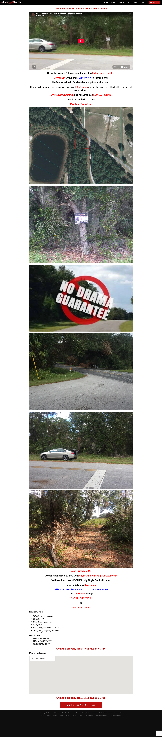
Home (106, 2)
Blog (129, 2)
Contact (143, 2)
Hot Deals (156, 2)
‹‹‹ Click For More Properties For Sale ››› (81, 705)
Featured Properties (101, 715)
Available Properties (115, 715)
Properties (121, 2)
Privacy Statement (58, 715)
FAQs (135, 2)
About (113, 2)
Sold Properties (89, 715)
